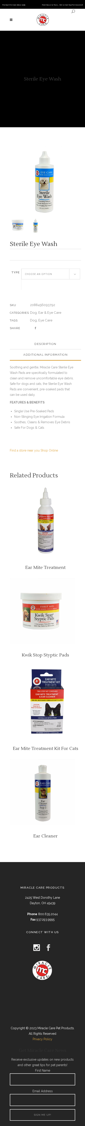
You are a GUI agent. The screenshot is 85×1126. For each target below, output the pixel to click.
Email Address (42, 1091)
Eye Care (45, 320)
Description (45, 344)
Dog (33, 313)
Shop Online (49, 450)
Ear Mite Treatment (45, 567)
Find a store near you (25, 450)
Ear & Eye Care (49, 313)
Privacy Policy (42, 1039)
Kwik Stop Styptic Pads (45, 655)
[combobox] (50, 274)
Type (15, 272)
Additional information (45, 354)
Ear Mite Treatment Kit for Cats (45, 748)
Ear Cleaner (45, 836)
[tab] (45, 344)
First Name (42, 1070)
